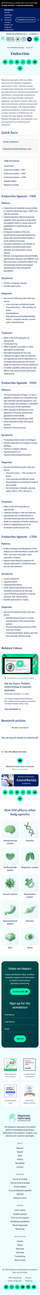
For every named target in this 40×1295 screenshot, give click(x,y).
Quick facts (9, 166)
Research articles (11, 185)
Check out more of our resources (20, 766)
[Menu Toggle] (36, 39)
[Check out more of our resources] (20, 760)
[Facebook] (6, 1287)
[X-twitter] (17, 1287)
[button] (1, 19)
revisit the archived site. (24, 5)
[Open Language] (38, 34)
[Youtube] (33, 1287)
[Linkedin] (28, 1287)
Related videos (10, 181)
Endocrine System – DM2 (15, 173)
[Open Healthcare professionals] (27, 34)
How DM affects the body (15, 48)
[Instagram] (11, 1287)
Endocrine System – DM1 (15, 170)
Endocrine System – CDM (15, 177)
